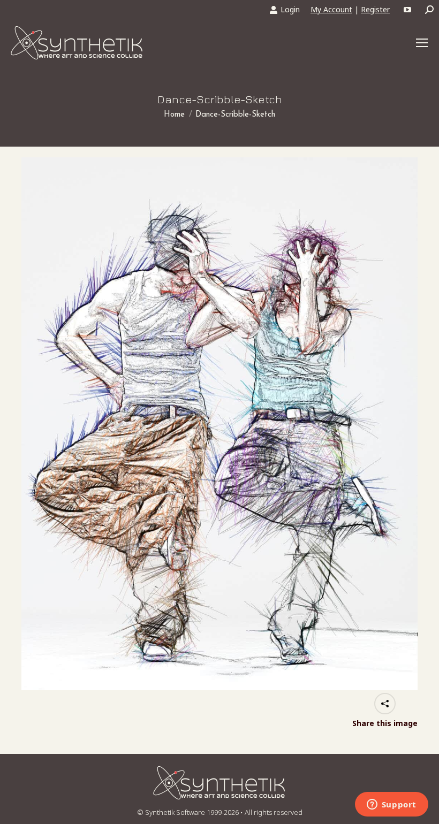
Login (290, 9)
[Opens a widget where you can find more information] (391, 805)
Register (375, 9)
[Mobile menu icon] (421, 42)
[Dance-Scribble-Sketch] (219, 423)
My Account (331, 9)
